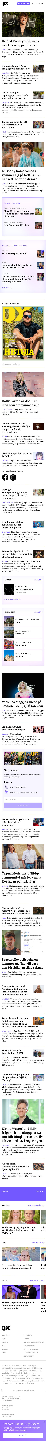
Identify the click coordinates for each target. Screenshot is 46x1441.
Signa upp (23, 1436)
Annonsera (27, 1335)
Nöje (4, 1339)
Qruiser (5, 1349)
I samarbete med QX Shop (13, 222)
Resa (3, 1345)
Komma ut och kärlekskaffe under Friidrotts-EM (16, 266)
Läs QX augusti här (9, 364)
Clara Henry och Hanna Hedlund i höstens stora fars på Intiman (19, 214)
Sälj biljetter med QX (12, 599)
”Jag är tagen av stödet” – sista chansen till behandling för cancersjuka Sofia (18, 279)
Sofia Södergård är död (14, 253)
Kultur (5, 251)
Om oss (26, 1339)
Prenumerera (23, 3)
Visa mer (37, 580)
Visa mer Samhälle (35, 1205)
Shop (4, 1352)
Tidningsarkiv (29, 1345)
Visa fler (5, 288)
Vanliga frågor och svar (33, 1342)
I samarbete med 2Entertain (15, 208)
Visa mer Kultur (36, 1280)
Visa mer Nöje (37, 1243)
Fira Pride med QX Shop (16, 225)
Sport (4, 262)
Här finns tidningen (31, 1349)
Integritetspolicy (30, 1352)
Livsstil (5, 274)
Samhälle (5, 1335)
